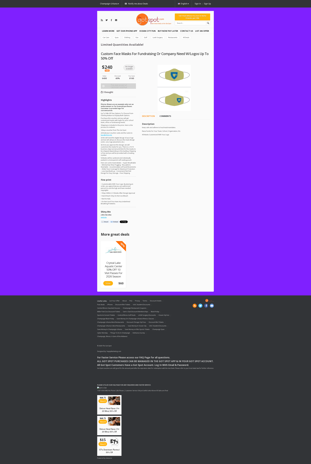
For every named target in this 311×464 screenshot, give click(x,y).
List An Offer (202, 31)
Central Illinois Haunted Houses (108, 308)
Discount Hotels (155, 301)
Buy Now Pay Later (168, 31)
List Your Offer (114, 301)
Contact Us (186, 31)
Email (106, 222)
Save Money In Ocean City (137, 326)
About (124, 301)
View (108, 283)
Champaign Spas (158, 329)
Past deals (101, 305)
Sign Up (207, 3)
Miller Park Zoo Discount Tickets (108, 312)
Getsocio (109, 458)
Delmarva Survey (139, 333)
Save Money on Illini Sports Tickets (137, 329)
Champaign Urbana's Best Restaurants (111, 326)
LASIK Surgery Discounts (147, 315)
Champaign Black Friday (105, 319)
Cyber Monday (102, 333)
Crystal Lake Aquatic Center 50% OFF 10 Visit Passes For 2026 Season (113, 269)
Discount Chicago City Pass (136, 322)
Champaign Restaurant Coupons (134, 308)
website (104, 217)
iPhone (110, 305)
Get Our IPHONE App (127, 31)
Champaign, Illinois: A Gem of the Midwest (112, 336)
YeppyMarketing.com (114, 351)
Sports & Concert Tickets (106, 315)
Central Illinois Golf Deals (127, 315)
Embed (115, 222)
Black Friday (155, 312)
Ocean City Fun (147, 31)
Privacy (137, 301)
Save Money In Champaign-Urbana (109, 329)
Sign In (198, 3)
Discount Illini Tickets (122, 305)
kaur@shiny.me (106, 135)
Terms (145, 301)
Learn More (108, 31)
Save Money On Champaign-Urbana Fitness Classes (135, 319)
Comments (165, 116)
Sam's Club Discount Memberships (135, 312)
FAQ (130, 301)
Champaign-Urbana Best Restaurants (110, 322)
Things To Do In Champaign (120, 333)
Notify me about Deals (138, 3)
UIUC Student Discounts (141, 305)
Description (148, 116)
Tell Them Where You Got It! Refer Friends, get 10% (192, 17)
